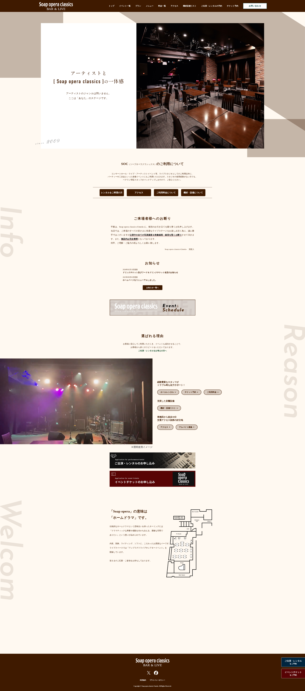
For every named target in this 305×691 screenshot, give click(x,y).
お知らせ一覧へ (152, 288)
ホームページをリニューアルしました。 (140, 280)
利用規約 (143, 680)
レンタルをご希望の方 (111, 192)
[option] (200, 86)
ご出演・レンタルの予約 (211, 6)
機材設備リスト (189, 6)
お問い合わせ (255, 6)
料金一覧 (162, 6)
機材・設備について (193, 192)
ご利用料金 (211, 392)
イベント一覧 (125, 6)
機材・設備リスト (168, 408)
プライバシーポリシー (157, 680)
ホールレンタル (167, 392)
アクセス (174, 6)
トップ (111, 6)
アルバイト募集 (185, 427)
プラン (138, 6)
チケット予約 (232, 6)
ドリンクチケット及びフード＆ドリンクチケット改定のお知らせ (150, 272)
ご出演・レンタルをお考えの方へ (152, 351)
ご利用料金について (166, 192)
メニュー (149, 6)
